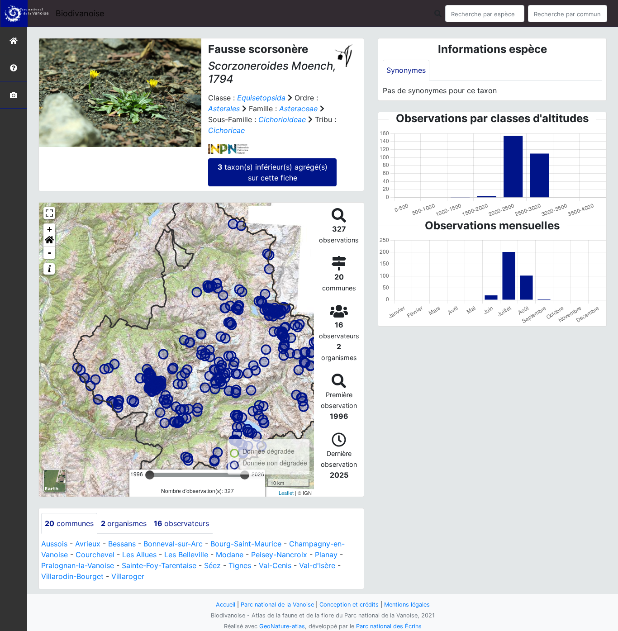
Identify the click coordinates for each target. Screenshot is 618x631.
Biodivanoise (80, 13)
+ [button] (49, 229)
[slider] (149, 474)
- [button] (49, 252)
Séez (212, 565)
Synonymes (406, 70)
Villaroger (127, 576)
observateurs (181, 523)
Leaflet (286, 492)
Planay (326, 554)
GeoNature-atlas (282, 626)
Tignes (239, 565)
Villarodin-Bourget (72, 576)
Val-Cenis (275, 565)
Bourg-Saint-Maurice (245, 543)
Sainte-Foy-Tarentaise (159, 565)
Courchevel (95, 554)
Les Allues (139, 554)
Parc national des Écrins (389, 626)
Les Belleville (186, 554)
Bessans (122, 543)
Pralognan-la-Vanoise (77, 565)
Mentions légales (407, 604)
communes (69, 523)
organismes (124, 523)
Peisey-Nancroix (279, 554)
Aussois (54, 543)
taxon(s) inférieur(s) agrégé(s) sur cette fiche (273, 172)
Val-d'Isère (317, 565)
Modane (229, 554)
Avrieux (87, 543)
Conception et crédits (349, 604)
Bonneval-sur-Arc (173, 543)
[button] (49, 241)
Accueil (225, 604)
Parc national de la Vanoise (277, 604)
